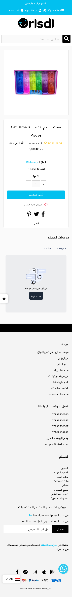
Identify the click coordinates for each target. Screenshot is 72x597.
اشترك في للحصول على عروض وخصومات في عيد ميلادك (37, 546)
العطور (64, 467)
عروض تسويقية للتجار (57, 375)
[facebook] (17, 573)
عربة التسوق (27, 10)
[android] (52, 573)
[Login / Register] (40, 10)
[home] (44, 10)
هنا (30, 515)
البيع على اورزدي (60, 381)
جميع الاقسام (61, 489)
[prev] (9, 82)
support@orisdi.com (56, 444)
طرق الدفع (63, 363)
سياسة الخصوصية (58, 393)
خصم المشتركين (59, 493)
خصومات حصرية (59, 497)
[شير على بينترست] (29, 214)
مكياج (65, 485)
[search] (49, 10)
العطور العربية (61, 472)
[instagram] (35, 573)
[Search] (66, 39)
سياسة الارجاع (61, 369)
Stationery (32, 162)
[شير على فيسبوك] (43, 214)
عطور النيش (62, 476)
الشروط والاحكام (59, 387)
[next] (64, 82)
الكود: (42, 169)
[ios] (44, 573)
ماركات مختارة (61, 480)
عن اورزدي (63, 357)
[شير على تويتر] (36, 214)
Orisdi (24, 588)
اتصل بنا (35, 222)
